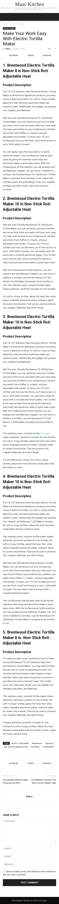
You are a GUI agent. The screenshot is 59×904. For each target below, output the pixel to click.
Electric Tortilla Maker (20, 743)
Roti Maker (35, 747)
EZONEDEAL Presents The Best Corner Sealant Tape (43, 781)
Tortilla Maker (48, 747)
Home (5, 24)
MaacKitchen (37, 743)
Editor (7, 49)
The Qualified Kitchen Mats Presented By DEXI (15, 781)
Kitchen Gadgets (17, 24)
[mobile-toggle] (4, 17)
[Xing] (29, 801)
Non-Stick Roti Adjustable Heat (16, 747)
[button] (55, 17)
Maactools (49, 743)
